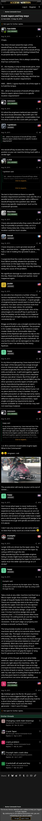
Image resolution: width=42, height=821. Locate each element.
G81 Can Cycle (10, 734)
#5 (40, 219)
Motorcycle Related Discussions (22, 755)
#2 (40, 109)
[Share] (36, 36)
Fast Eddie (6, 19)
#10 (39, 502)
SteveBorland (10, 723)
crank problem (12, 742)
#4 (40, 167)
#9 (40, 419)
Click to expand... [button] (21, 181)
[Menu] (3, 7)
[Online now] (5, 32)
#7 (40, 291)
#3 (40, 132)
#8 (40, 359)
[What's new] (39, 7)
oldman (8, 765)
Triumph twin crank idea (17, 752)
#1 (40, 36)
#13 (39, 690)
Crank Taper (11, 731)
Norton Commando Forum (23, 723)
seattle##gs (9, 744)
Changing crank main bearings (20, 720)
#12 (39, 577)
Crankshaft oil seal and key (18, 763)
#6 (40, 243)
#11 (39, 543)
